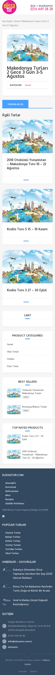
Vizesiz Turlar (13, 532)
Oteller (10, 358)
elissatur (13, 647)
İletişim (9, 499)
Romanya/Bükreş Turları (34, 406)
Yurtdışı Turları (13, 549)
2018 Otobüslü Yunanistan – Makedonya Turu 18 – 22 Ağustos (26, 164)
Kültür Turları (12, 540)
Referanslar (11, 491)
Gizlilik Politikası (14, 503)
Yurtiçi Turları (13, 545)
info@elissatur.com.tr (20, 641)
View (26, 397)
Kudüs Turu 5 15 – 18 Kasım (27, 229)
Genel (17, 21)
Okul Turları (13, 351)
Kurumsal (10, 487)
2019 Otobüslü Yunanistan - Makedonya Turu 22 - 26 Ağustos (34, 454)
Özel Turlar (12, 366)
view (26, 180)
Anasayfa (10, 482)
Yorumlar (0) (15, 104)
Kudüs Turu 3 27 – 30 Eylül (27, 290)
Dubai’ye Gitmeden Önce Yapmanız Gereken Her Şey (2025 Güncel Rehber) (32, 573)
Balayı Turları (12, 536)
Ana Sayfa (7, 21)
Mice (8, 495)
